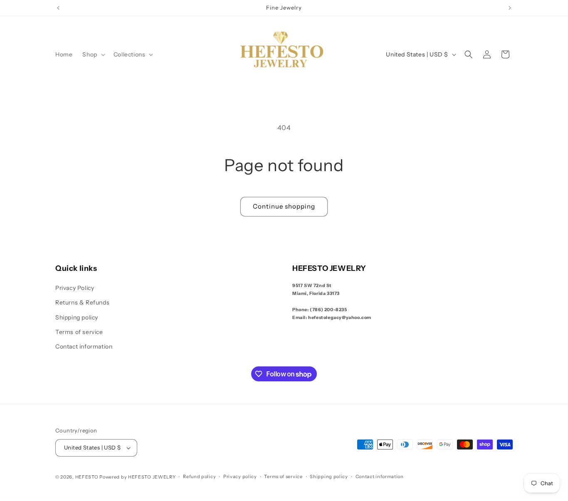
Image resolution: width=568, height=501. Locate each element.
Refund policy (199, 476)
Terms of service (79, 332)
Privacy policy (240, 476)
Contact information (83, 346)
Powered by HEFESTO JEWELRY (137, 477)
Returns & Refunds (82, 302)
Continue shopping (284, 206)
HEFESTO (87, 477)
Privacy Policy (74, 288)
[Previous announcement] (58, 8)
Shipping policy (76, 317)
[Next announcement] (510, 8)
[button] (92, 54)
